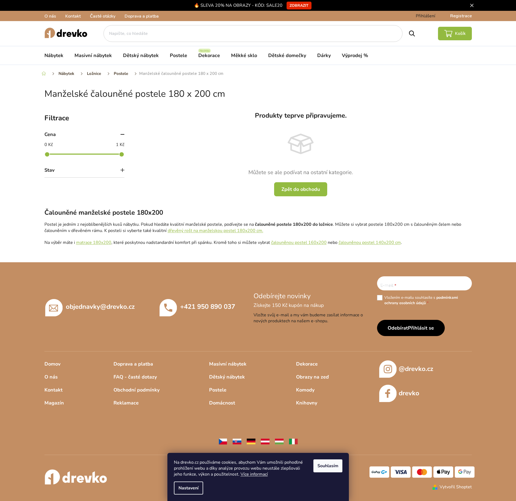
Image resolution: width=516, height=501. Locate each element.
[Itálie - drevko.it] (293, 441)
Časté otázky (102, 16)
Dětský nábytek (227, 377)
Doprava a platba (142, 16)
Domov (52, 364)
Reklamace (126, 403)
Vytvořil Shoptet (456, 487)
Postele (217, 390)
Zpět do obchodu (300, 189)
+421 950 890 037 (207, 306)
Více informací (254, 474)
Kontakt (73, 16)
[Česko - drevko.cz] (223, 441)
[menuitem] (54, 55)
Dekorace (307, 364)
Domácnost (222, 403)
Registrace (461, 16)
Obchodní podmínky (136, 390)
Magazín (54, 403)
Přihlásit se (421, 328)
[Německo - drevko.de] (251, 441)
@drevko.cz (416, 368)
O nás (50, 16)
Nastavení (189, 488)
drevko (409, 393)
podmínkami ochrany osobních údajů (421, 300)
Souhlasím (327, 466)
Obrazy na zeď (312, 377)
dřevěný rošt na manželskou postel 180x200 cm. (215, 231)
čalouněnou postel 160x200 (299, 242)
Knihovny (306, 403)
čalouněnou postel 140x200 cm (370, 242)
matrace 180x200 (93, 242)
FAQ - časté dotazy (135, 377)
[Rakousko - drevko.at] (265, 441)
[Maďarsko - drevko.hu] (279, 441)
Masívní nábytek (227, 364)
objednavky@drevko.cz (100, 306)
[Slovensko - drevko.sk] (237, 441)
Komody (305, 390)
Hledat (412, 33)
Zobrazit (299, 5)
